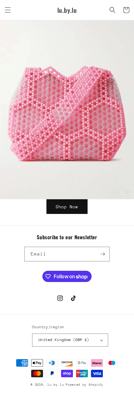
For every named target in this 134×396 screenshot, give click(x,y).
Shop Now (67, 206)
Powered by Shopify (84, 385)
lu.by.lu (55, 385)
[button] (8, 10)
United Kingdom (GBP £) (64, 340)
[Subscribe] (102, 254)
